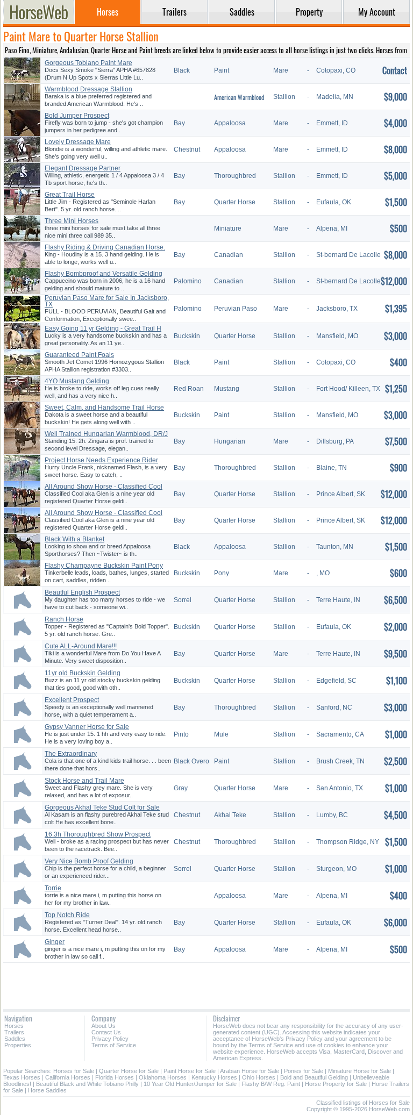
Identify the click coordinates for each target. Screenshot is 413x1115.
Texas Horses (21, 1077)
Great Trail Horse (70, 194)
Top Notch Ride (67, 915)
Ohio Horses (258, 1077)
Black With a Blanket (74, 539)
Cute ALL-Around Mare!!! (81, 646)
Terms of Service (113, 1045)
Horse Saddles (47, 1090)
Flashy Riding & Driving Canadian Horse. (105, 247)
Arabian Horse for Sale (249, 1071)
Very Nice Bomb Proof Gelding (89, 861)
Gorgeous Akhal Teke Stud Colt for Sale (102, 807)
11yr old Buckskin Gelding (82, 673)
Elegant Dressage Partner (82, 168)
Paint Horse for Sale (189, 1071)
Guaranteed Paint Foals (79, 355)
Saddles (14, 1038)
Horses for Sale (73, 1071)
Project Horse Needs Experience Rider (101, 460)
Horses (14, 1026)
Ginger (55, 942)
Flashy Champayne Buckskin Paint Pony (104, 565)
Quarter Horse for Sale (129, 1071)
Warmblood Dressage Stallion (88, 89)
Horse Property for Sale (336, 1084)
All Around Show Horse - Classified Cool (103, 486)
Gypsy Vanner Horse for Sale (87, 727)
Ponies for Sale (303, 1071)
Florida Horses (114, 1077)
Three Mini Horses (71, 221)
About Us (103, 1026)
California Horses (67, 1077)
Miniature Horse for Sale (359, 1071)
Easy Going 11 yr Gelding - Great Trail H (103, 328)
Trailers (14, 1032)
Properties (17, 1045)
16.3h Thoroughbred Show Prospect (98, 834)
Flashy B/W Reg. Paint (270, 1084)
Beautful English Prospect (82, 592)
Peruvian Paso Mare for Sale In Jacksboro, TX (107, 301)
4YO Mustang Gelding (77, 381)
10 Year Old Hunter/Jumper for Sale (190, 1084)
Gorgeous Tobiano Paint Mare (88, 63)
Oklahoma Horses (163, 1077)
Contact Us (106, 1032)
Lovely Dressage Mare (78, 142)
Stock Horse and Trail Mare (84, 780)
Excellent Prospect (72, 700)
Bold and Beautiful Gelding (314, 1077)
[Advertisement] (206, 982)
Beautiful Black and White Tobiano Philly (87, 1084)
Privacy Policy (110, 1038)
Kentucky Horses (214, 1077)
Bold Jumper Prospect (77, 115)
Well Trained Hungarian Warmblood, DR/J (106, 434)
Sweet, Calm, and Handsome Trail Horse (104, 407)
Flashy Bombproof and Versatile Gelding (103, 273)
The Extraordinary (71, 753)
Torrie (53, 888)
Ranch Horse (64, 619)
